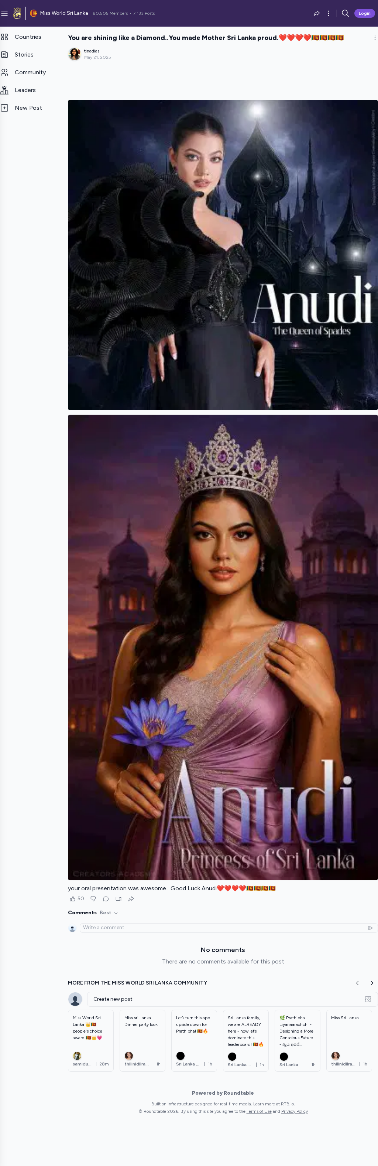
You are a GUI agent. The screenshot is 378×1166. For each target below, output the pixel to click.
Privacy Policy (294, 1111)
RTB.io (287, 1103)
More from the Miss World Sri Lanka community (137, 983)
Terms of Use (259, 1111)
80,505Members (110, 13)
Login (365, 13)
